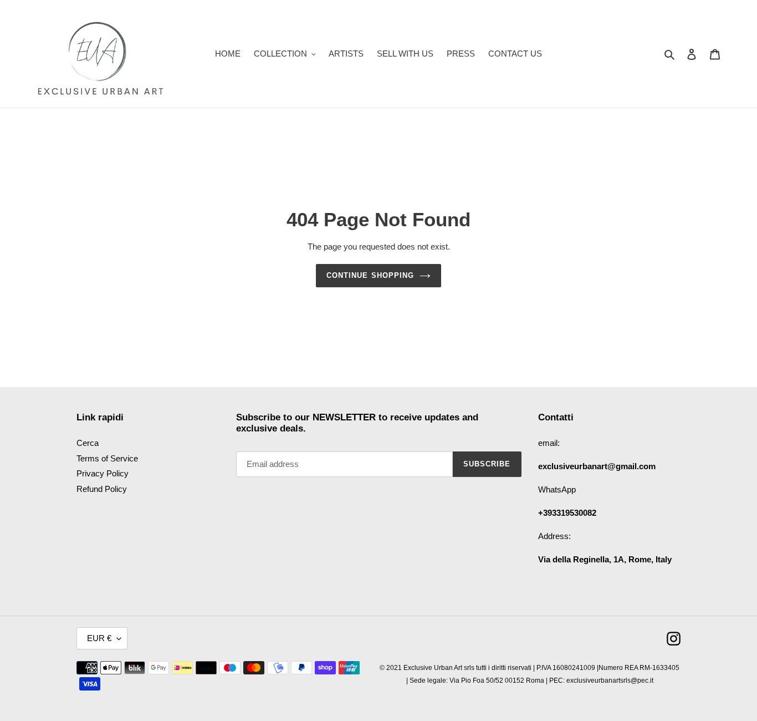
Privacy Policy (102, 473)
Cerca (87, 443)
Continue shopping (370, 275)
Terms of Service (107, 458)
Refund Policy (101, 489)
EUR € (99, 638)
